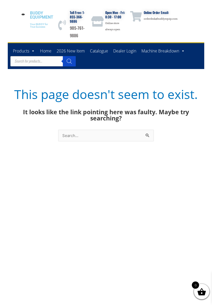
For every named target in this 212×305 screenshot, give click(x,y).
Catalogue (99, 51)
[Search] (69, 61)
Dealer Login (124, 51)
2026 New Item (71, 51)
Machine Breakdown (160, 51)
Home (45, 51)
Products (21, 51)
